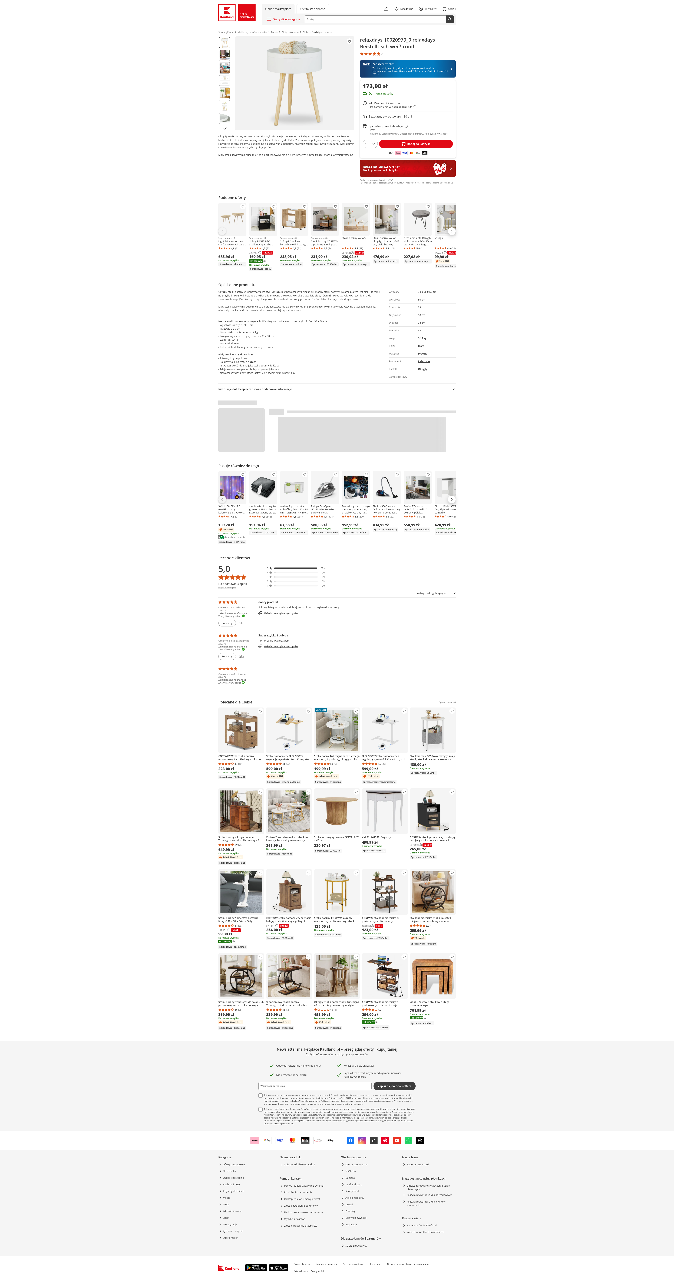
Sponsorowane (225, 238)
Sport (226, 1217)
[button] (296, 568)
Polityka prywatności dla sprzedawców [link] (429, 1195)
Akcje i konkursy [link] (354, 1197)
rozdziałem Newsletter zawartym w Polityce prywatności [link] (314, 1101)
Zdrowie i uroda (232, 1211)
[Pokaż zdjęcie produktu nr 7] (224, 118)
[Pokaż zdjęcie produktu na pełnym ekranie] (294, 83)
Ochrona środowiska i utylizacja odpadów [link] (408, 1264)
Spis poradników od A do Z (299, 1164)
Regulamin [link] (375, 1264)
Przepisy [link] (350, 1211)
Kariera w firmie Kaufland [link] (422, 1225)
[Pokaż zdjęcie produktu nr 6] (224, 105)
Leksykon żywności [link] (356, 1217)
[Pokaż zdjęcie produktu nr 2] (224, 55)
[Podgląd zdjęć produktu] (224, 83)
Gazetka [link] (350, 1177)
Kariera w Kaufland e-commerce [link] (425, 1232)
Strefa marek (230, 1237)
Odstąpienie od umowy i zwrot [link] (302, 1199)
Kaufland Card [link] (353, 1184)
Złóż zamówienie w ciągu (392, 107)
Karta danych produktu (235, 537)
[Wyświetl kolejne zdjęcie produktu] (224, 128)
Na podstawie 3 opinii (232, 583)
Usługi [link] (349, 1204)
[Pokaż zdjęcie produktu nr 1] (224, 42)
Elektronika (229, 1171)
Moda (226, 1204)
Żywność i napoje (233, 1231)
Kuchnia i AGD (231, 1184)
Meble (226, 1197)
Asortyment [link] (352, 1191)
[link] (312, 9)
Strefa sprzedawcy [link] (356, 1245)
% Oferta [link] (350, 1171)
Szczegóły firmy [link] (302, 1264)
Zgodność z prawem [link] (326, 1264)
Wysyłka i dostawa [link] (294, 1219)
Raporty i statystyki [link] (418, 1164)
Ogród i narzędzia (233, 1177)
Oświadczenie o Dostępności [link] (309, 1271)
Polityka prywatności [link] (353, 1264)
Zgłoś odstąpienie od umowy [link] (301, 1205)
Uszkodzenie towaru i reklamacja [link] (303, 1212)
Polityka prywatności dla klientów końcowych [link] (426, 1203)
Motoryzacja (230, 1224)
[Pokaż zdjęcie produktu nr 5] (224, 93)
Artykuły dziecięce (233, 1191)
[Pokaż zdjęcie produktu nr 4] (224, 80)
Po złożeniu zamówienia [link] (298, 1192)
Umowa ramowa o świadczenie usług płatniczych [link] (428, 1187)
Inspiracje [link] (351, 1224)
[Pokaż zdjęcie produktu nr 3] (224, 68)
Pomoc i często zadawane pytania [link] (303, 1185)
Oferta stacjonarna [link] (356, 1164)
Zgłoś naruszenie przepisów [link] (300, 1225)
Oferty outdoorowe (234, 1164)
